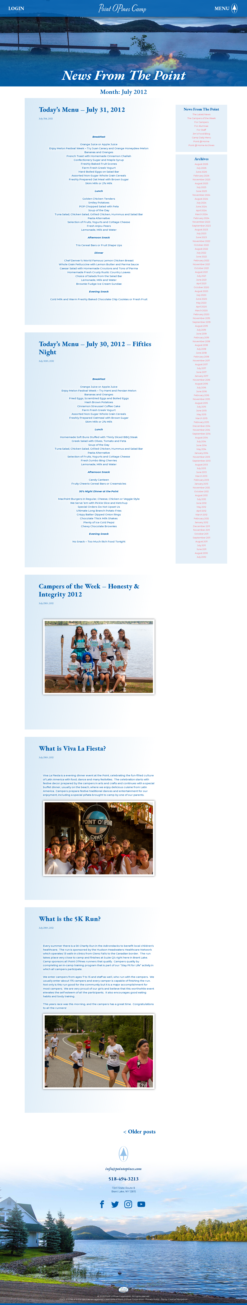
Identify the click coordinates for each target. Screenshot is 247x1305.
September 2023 (201, 225)
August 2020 (201, 291)
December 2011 (201, 526)
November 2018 (201, 341)
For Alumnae (201, 126)
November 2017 (201, 360)
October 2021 (201, 268)
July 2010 (201, 557)
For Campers (201, 122)
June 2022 (201, 256)
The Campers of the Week (201, 118)
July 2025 (201, 187)
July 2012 (201, 499)
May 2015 (201, 414)
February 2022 (201, 260)
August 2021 (201, 272)
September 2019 (201, 322)
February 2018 (201, 356)
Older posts (142, 1131)
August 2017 (201, 364)
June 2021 (201, 280)
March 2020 (201, 310)
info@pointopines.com (123, 1168)
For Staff (201, 130)
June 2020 (201, 299)
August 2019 (201, 326)
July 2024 (201, 202)
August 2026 (201, 164)
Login (16, 8)
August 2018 (201, 345)
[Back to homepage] (123, 8)
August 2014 (201, 437)
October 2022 (201, 245)
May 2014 (201, 449)
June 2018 (201, 353)
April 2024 (201, 210)
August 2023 (201, 229)
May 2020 (201, 303)
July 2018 (201, 349)
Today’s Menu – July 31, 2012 (82, 109)
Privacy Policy (152, 1299)
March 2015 (201, 418)
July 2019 (201, 330)
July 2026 (201, 168)
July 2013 (201, 468)
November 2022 (201, 241)
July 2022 (201, 252)
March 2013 (201, 476)
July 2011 (201, 545)
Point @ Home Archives (201, 145)
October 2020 (201, 287)
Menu (222, 8)
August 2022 (201, 249)
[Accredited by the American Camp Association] (123, 1290)
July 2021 (201, 276)
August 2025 (201, 183)
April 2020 (201, 306)
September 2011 (201, 537)
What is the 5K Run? (70, 918)
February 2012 (201, 518)
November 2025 (201, 179)
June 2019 (201, 333)
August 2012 (201, 495)
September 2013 (201, 461)
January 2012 (201, 522)
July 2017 (201, 368)
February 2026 (201, 175)
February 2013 (201, 480)
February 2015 (201, 422)
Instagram (128, 1203)
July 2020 (201, 295)
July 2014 (201, 441)
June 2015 (201, 410)
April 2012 (201, 511)
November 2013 (201, 457)
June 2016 (201, 391)
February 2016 (201, 395)
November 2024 (201, 195)
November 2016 (201, 380)
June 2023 (201, 237)
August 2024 (201, 199)
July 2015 (201, 406)
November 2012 (201, 487)
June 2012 (201, 503)
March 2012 (201, 514)
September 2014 (201, 433)
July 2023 (201, 233)
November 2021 (201, 264)
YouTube (141, 1203)
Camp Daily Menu (201, 137)
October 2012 (201, 491)
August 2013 (201, 464)
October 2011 (201, 534)
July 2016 (201, 387)
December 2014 (201, 426)
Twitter (115, 1203)
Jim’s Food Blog (201, 133)
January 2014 (201, 453)
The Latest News (201, 114)
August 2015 (201, 403)
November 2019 (201, 318)
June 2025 (201, 191)
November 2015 (201, 399)
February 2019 (201, 337)
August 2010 (201, 553)
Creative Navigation (177, 1299)
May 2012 (201, 507)
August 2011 (201, 541)
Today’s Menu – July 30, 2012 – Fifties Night (95, 347)
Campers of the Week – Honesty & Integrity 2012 (89, 590)
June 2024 (201, 206)
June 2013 (201, 472)
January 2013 (201, 484)
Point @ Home (201, 141)
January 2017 (201, 376)
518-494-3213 (123, 1178)
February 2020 (201, 314)
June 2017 (201, 372)
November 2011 (201, 530)
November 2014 (201, 430)
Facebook (102, 1203)
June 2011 (201, 549)
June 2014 (201, 445)
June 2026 (201, 172)
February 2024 (201, 218)
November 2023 (201, 222)
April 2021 (201, 283)
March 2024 (201, 214)
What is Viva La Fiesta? (72, 748)
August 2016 (201, 383)
